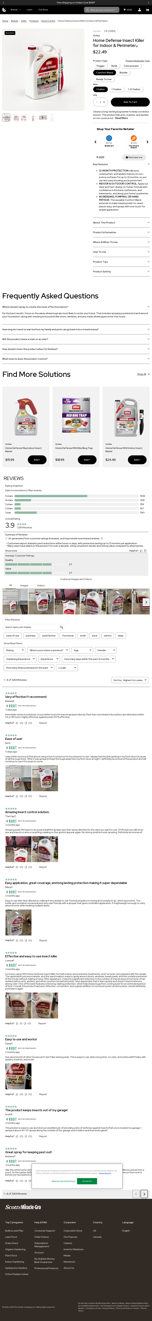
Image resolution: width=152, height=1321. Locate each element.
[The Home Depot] (133, 137)
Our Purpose (70, 1236)
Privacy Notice (108, 1308)
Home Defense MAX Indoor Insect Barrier (73, 449)
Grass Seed (11, 1243)
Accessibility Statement (88, 1306)
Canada (97, 1236)
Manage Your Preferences (63, 1181)
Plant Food (11, 1255)
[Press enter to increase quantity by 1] (105, 102)
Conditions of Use (93, 1308)
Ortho (24, 21)
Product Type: (100, 61)
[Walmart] (109, 137)
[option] (109, 142)
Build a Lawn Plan (14, 1230)
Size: (95, 84)
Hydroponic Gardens (16, 1268)
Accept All (87, 1181)
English (126, 1230)
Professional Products (46, 1268)
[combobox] (101, 10)
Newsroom (69, 1261)
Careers (68, 1243)
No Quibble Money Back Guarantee (44, 1260)
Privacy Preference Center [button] (127, 1308)
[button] (3, 2)
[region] (77, 1176)
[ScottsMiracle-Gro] (4, 10)
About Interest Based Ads (136, 1303)
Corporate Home (73, 1230)
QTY (95, 95)
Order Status (41, 1236)
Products (34, 21)
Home (5, 21)
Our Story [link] (43, 9)
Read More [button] (121, 118)
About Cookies (118, 1303)
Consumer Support (44, 1230)
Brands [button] (14, 9)
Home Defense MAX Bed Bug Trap (24, 448)
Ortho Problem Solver (16, 1274)
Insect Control (48, 21)
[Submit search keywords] (87, 10)
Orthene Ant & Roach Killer (120, 448)
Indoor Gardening (14, 1261)
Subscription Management (41, 1245)
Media (67, 1255)
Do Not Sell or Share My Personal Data (94, 1303)
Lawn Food (11, 1236)
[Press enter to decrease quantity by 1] (95, 102)
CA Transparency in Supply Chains (114, 1306)
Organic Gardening (15, 1249)
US (94, 1230)
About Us (69, 1268)
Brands (14, 21)
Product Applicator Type (138, 61)
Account (39, 1252)
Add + (34, 459)
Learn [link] (29, 9)
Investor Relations (74, 1249)
